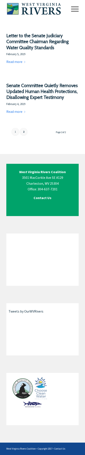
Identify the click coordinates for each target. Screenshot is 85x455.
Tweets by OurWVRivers (25, 311)
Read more (14, 61)
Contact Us (59, 448)
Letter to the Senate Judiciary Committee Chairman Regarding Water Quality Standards (37, 41)
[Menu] (73, 8)
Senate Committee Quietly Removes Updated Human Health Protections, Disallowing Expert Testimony (42, 91)
